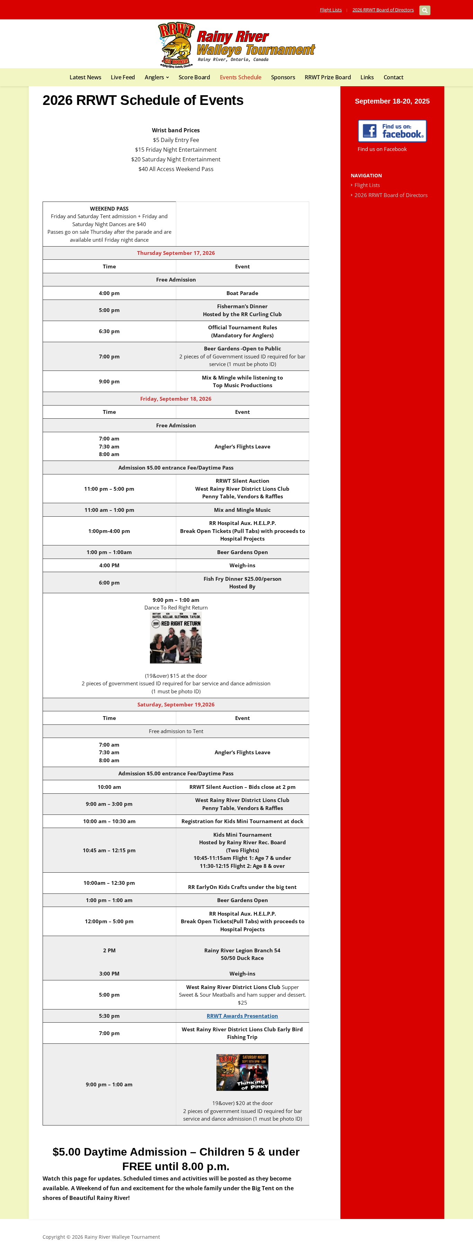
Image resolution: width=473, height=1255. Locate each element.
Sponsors (283, 77)
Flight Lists (331, 10)
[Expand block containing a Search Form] (424, 10)
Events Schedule (240, 77)
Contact (393, 77)
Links (367, 77)
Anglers (154, 77)
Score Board (194, 77)
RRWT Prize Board (328, 77)
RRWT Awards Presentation (242, 1015)
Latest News (85, 77)
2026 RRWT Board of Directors (383, 10)
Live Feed (123, 77)
